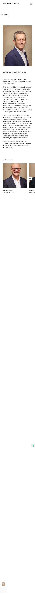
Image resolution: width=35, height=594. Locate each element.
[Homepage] (11, 3)
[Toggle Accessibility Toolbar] (3, 584)
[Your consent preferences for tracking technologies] (33, 445)
